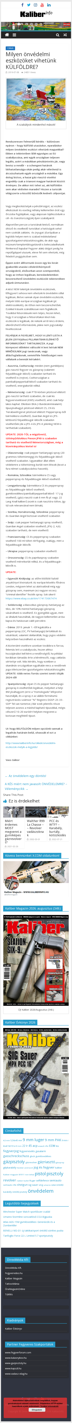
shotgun (22, 1185)
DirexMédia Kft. (13, 1267)
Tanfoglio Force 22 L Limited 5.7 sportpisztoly (28, 1235)
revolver (9, 1180)
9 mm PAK (53, 1140)
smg (41, 1184)
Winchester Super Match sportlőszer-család (26, 1211)
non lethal (29, 1174)
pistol (40, 1174)
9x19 (10, 1146)
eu (57, 1145)
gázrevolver (31, 1162)
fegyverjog (11, 1151)
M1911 (21, 1174)
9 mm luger (33, 1139)
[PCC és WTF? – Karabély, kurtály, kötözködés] (58, 808)
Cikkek (10, 48)
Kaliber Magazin (13, 1278)
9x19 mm (17, 1146)
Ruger (32, 1180)
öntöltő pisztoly (19, 1192)
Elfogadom (37, 1409)
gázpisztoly (14, 1161)
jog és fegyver (44, 1167)
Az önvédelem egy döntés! (25, 776)
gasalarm (40, 1151)
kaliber (58, 1167)
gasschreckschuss (16, 1156)
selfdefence (42, 1180)
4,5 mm (6, 1140)
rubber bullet (23, 1180)
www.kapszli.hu (13, 1368)
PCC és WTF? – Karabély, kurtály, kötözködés (57, 828)
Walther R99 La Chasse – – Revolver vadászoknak (36, 828)
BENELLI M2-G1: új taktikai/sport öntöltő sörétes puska (33, 1230)
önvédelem (41, 1191)
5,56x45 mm (16, 1140)
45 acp (33, 1146)
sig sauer (33, 1184)
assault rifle (43, 1146)
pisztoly (55, 1173)
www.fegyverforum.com (18, 1352)
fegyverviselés (27, 1151)
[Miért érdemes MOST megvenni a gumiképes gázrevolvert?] (13, 808)
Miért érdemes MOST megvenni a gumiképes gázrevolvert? (13, 831)
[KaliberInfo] (7, 34)
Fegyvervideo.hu (14, 1273)
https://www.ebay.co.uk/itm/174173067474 (31, 598)
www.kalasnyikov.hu (16, 1357)
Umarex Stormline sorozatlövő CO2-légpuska (27, 1216)
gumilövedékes (43, 1156)
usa (53, 1184)
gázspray (60, 1162)
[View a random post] (65, 34)
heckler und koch (25, 1168)
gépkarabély (9, 1167)
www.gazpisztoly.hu (15, 1363)
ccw (52, 1145)
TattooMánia (12, 1283)
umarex (47, 1185)
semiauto (55, 1180)
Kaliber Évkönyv (13, 1328)
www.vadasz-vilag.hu (16, 1373)
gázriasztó (46, 1161)
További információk (49, 1406)
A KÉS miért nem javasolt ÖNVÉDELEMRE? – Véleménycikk (36, 786)
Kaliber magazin (10, 1174)
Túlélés (9, 1294)
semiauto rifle (9, 1185)
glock (32, 1156)
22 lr (25, 1146)
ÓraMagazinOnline (15, 1289)
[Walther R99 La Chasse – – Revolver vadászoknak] (36, 808)
